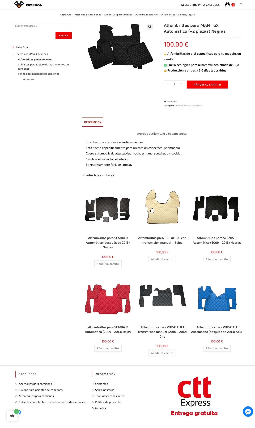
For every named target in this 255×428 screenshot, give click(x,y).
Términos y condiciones (109, 395)
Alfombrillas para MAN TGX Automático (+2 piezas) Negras (165, 14)
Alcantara (29, 79)
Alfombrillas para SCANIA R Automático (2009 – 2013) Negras (217, 240)
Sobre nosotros (104, 389)
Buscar (63, 35)
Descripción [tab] (92, 122)
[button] (150, 27)
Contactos (101, 383)
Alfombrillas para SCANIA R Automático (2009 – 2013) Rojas (108, 329)
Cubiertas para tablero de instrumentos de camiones (43, 66)
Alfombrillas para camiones (189, 105)
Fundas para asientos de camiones (38, 73)
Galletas (100, 408)
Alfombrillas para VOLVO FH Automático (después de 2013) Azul (216, 329)
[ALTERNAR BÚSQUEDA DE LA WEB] (241, 5)
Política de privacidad (108, 402)
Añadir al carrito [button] (108, 263)
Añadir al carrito (207, 84)
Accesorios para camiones (32, 53)
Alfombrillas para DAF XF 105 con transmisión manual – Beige (162, 240)
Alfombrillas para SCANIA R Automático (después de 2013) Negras (108, 242)
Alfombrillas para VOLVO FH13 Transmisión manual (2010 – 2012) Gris (162, 331)
